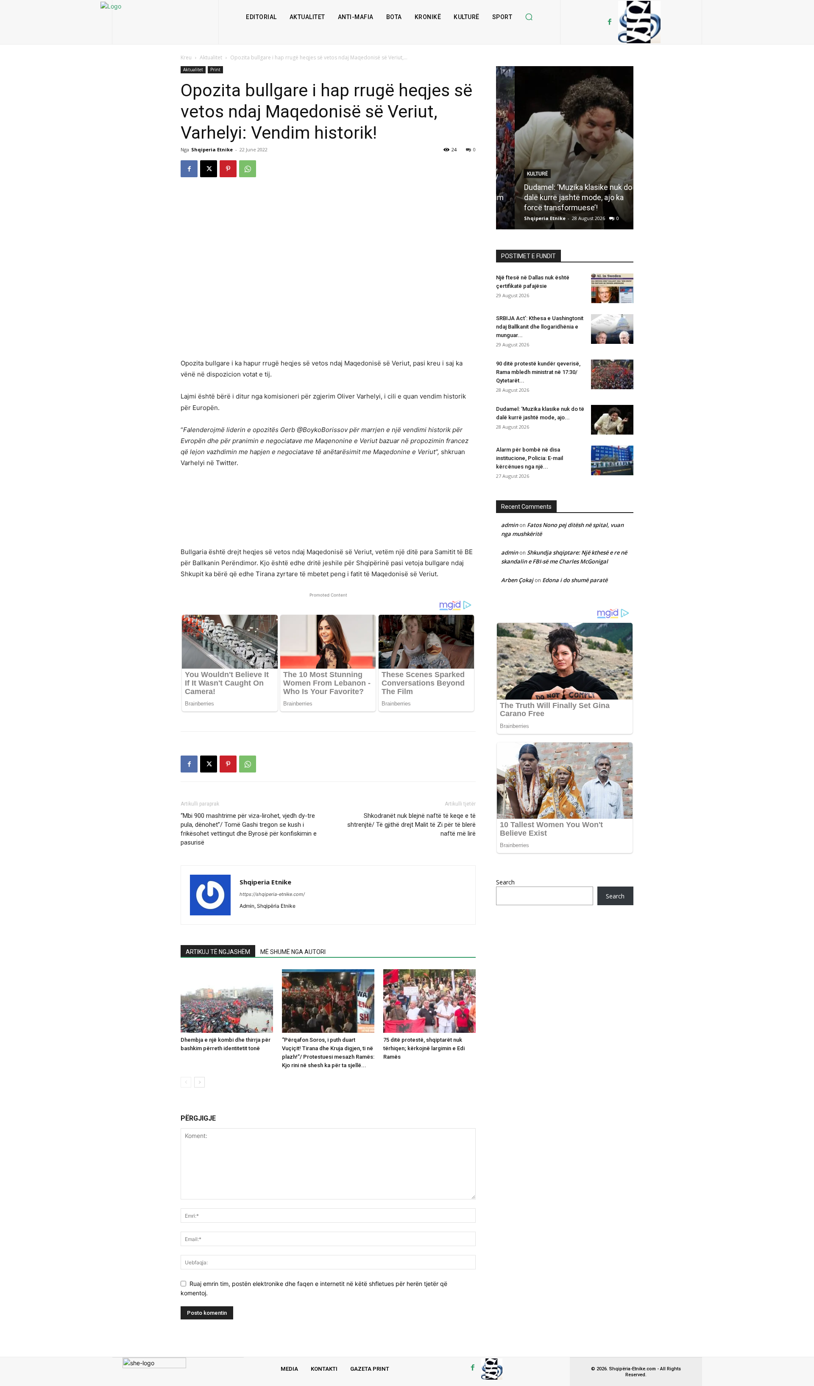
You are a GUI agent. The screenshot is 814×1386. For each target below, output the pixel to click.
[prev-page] (186, 1082)
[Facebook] (609, 22)
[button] (529, 17)
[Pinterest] (228, 168)
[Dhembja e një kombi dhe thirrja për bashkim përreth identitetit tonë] (227, 1001)
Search (505, 882)
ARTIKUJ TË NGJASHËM (218, 951)
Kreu (186, 57)
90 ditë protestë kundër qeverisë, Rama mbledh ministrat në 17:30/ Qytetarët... (538, 372)
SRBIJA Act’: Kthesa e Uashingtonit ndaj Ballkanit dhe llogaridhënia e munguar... (539, 326)
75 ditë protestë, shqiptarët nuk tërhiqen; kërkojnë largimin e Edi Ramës (424, 1048)
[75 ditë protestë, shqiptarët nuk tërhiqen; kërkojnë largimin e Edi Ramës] (429, 1001)
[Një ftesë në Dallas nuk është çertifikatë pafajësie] (612, 288)
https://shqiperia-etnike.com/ (272, 894)
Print (215, 70)
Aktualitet (211, 57)
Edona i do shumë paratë (575, 580)
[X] (208, 168)
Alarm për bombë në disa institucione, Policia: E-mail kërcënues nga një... (529, 458)
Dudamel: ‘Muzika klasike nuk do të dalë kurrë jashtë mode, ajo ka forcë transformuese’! (563, 197)
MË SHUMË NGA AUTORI (293, 951)
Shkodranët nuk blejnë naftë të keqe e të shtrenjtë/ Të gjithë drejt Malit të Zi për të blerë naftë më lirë (411, 824)
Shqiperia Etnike (212, 149)
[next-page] (199, 1082)
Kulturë (518, 174)
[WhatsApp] (247, 168)
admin (509, 525)
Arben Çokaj (517, 580)
